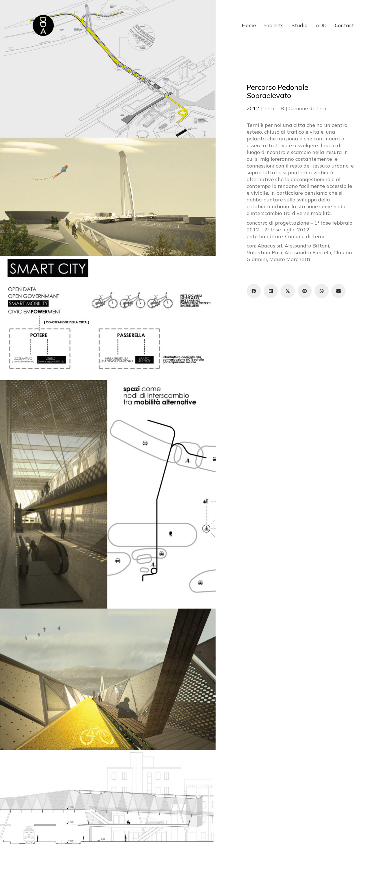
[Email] (338, 291)
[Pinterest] (305, 291)
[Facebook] (254, 291)
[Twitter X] (288, 291)
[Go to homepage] (43, 25)
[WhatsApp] (322, 291)
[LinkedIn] (271, 291)
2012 (253, 108)
